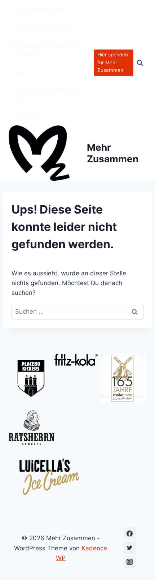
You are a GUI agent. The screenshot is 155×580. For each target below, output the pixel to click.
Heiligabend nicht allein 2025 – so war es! (50, 94)
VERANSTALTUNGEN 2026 (43, 27)
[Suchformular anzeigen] (139, 62)
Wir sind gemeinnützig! (38, 9)
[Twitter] (130, 548)
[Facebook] (130, 533)
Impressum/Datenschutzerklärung (51, 72)
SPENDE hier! (27, 116)
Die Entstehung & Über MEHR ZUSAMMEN (45, 49)
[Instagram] (130, 562)
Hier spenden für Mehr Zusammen (112, 62)
